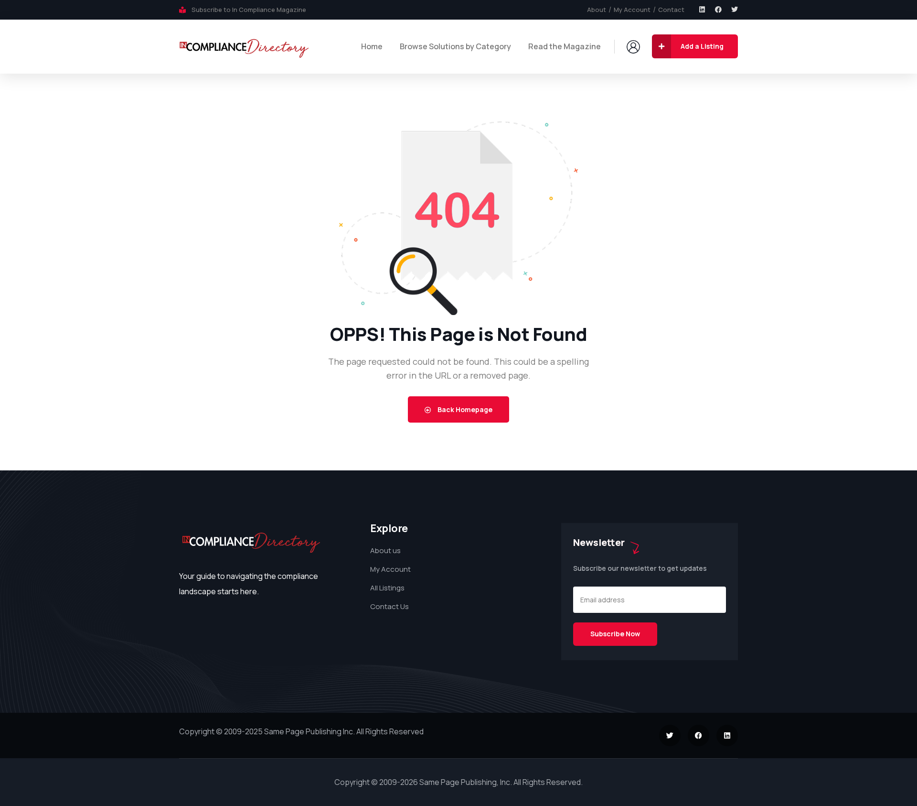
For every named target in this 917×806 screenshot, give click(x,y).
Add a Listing (702, 46)
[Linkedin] (702, 9)
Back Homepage (464, 409)
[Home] (244, 46)
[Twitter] (734, 9)
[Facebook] (718, 9)
